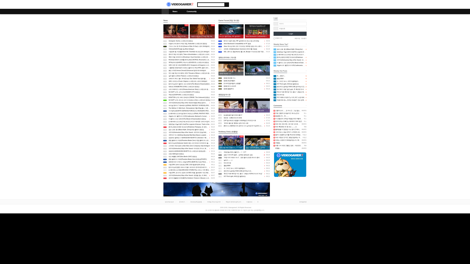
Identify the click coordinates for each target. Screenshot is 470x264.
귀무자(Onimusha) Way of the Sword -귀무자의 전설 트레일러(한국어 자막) (192, 132)
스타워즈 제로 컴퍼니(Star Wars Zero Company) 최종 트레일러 (192, 146)
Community (192, 11)
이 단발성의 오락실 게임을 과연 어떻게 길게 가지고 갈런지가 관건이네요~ (299, 119)
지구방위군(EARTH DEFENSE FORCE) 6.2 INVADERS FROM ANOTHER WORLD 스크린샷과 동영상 (192, 111)
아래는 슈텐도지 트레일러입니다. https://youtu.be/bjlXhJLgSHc (296, 140)
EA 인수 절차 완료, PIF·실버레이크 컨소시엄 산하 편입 (247, 41)
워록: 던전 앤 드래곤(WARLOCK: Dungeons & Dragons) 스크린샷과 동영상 (192, 65)
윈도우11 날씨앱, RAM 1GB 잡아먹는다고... (247, 171)
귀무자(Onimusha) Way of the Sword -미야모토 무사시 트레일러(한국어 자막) (192, 148)
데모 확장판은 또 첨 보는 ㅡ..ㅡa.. (286, 127)
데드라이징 (247, 163)
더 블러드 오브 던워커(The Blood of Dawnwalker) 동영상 (192, 119)
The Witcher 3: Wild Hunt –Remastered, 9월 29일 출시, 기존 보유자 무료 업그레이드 (192, 108)
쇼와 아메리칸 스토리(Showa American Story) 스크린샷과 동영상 (192, 89)
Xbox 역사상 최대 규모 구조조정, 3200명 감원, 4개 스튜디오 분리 (247, 46)
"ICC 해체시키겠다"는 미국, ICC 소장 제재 (289, 97)
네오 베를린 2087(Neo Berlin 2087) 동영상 (192, 156)
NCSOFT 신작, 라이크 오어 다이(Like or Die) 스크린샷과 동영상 (192, 100)
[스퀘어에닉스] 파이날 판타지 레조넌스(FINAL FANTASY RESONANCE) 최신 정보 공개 (192, 113)
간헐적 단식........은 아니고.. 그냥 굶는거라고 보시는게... (293, 110)
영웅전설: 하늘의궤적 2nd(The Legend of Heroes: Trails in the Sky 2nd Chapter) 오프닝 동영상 (192, 124)
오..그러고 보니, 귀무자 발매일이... (247, 168)
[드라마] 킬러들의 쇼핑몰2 (247, 83)
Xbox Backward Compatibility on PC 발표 (247, 43)
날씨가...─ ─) (247, 160)
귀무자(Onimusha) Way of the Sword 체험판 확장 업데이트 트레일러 (192, 103)
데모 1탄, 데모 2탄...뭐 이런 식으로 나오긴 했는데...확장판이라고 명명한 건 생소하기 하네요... (305, 124)
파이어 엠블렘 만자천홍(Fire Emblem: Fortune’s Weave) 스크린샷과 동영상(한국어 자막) (192, 178)
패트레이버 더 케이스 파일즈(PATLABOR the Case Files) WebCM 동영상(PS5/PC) (192, 162)
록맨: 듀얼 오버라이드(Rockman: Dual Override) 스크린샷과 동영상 (192, 57)
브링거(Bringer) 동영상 (192, 154)
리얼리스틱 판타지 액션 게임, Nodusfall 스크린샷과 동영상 (192, 43)
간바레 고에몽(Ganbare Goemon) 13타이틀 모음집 (247, 49)
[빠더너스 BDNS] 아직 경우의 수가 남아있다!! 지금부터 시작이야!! (247, 126)
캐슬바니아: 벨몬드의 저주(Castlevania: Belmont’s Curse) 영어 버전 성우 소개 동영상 (192, 116)
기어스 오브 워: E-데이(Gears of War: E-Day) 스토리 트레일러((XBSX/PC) (192, 46)
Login (290, 34)
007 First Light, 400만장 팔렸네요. (247, 176)
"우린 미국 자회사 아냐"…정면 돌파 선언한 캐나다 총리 (247, 157)
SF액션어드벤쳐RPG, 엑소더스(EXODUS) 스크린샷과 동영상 (192, 62)
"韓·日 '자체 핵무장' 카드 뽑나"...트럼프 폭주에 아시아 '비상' (247, 174)
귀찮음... (278, 143)
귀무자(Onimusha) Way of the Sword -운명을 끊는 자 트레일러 (192, 175)
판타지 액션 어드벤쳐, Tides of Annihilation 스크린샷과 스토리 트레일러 (192, 54)
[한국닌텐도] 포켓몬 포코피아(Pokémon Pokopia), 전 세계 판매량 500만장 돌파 (192, 127)
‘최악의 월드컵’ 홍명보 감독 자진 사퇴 (247, 123)
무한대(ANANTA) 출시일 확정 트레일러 (192, 49)
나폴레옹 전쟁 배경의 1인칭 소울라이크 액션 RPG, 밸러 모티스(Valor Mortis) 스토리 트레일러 (192, 68)
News (175, 11)
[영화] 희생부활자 (247, 81)
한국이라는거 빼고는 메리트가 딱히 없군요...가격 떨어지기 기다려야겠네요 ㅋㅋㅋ (302, 121)
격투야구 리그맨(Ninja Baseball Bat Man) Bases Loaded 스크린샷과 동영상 (192, 135)
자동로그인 (278, 38)
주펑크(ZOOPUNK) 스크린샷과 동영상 (192, 95)
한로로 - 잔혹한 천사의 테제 (247, 118)
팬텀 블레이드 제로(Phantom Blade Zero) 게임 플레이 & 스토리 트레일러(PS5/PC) (192, 140)
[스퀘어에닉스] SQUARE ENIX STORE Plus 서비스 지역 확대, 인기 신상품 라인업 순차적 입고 (192, 170)
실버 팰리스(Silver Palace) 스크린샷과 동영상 (192, 76)
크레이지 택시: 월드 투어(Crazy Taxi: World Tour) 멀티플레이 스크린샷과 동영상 (192, 78)
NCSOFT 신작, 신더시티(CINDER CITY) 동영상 (192, 92)
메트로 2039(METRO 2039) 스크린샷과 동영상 (192, 87)
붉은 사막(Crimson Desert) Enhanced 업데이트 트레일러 (192, 70)
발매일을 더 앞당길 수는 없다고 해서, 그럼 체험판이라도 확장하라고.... (298, 129)
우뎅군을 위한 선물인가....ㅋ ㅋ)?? (247, 152)
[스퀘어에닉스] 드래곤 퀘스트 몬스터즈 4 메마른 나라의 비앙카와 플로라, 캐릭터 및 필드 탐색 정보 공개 (192, 121)
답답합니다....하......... (282, 116)
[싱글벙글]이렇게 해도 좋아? (247, 115)
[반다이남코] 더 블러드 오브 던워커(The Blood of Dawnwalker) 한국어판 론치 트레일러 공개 (192, 84)
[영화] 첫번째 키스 (247, 78)
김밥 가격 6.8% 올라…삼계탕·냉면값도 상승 (247, 155)
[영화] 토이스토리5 (247, 86)
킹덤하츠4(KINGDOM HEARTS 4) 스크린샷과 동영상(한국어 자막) (192, 151)
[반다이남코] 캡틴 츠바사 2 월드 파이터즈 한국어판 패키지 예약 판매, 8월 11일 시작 (192, 167)
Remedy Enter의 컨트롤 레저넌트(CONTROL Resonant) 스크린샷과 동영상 (192, 60)
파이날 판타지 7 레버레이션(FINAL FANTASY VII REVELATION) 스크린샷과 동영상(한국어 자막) (192, 105)
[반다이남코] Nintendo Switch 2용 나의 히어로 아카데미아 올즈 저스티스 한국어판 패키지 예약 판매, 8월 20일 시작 (192, 143)
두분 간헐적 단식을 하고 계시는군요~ (287, 113)
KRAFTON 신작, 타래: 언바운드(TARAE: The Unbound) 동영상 (192, 97)
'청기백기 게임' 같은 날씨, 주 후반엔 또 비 (289, 89)
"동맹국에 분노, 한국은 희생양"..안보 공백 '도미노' (291, 100)
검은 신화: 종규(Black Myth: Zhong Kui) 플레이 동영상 (192, 130)
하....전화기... (280, 76)
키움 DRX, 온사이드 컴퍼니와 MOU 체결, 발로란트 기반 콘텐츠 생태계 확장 (192, 173)
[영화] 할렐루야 (247, 89)
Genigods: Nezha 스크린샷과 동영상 (192, 41)
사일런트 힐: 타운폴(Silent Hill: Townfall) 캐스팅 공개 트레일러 (192, 52)
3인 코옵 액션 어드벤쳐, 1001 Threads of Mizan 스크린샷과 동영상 (192, 73)
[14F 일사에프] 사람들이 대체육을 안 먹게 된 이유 (247, 120)
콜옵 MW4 (247, 165)
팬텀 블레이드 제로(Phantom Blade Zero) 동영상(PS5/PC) (192, 159)
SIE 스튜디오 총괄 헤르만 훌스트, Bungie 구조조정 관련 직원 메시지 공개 (247, 52)
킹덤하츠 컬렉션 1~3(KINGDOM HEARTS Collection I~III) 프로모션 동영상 (192, 138)
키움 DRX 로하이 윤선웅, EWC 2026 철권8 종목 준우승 (192, 164)
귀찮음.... (278, 148)
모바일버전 (303, 202)
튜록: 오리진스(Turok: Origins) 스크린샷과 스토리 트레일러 (192, 81)
